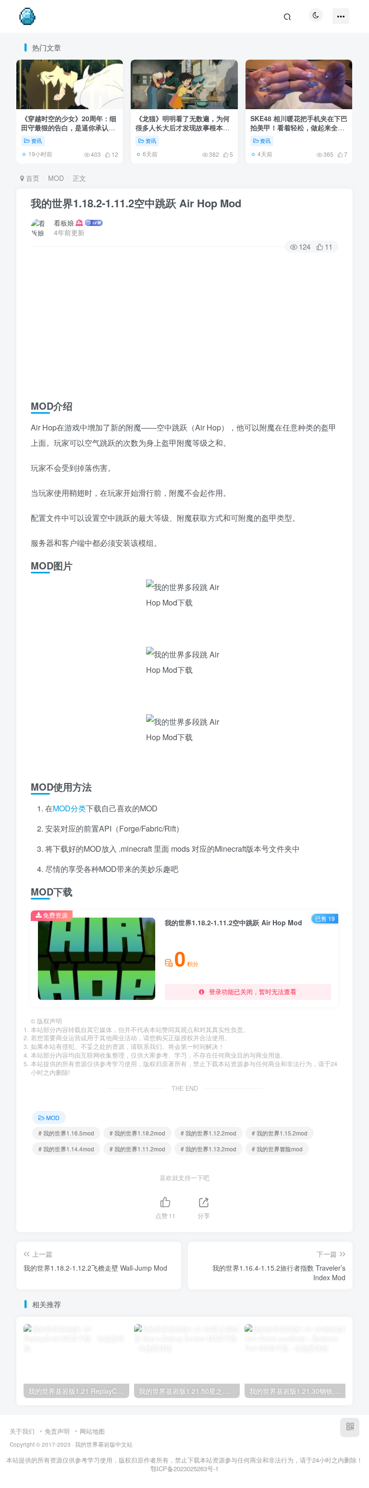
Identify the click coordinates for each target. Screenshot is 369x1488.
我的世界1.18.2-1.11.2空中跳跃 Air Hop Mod (136, 203)
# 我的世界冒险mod (277, 1149)
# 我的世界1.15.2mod (280, 1133)
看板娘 (64, 222)
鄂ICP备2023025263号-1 (184, 1468)
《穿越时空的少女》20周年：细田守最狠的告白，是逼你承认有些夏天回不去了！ (68, 127)
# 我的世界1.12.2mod (208, 1133)
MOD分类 (69, 808)
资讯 (36, 140)
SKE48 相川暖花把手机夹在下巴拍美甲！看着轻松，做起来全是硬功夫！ (298, 127)
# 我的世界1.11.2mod (137, 1149)
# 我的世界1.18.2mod (137, 1133)
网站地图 (92, 1431)
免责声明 (57, 1431)
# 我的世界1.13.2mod (208, 1149)
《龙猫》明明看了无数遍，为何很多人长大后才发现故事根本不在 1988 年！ (182, 127)
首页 (31, 178)
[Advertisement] (184, 323)
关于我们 (22, 1431)
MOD (56, 178)
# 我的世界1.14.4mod (66, 1149)
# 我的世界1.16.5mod (66, 1133)
